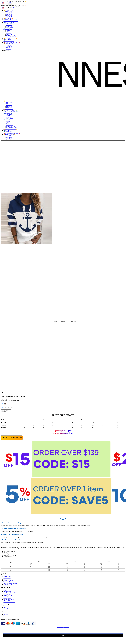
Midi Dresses (9, 26)
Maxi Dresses (9, 27)
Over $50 (8, 45)
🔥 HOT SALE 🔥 (8, 18)
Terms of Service (66, 627)
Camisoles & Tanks (10, 35)
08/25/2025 (9, 11)
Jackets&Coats (9, 34)
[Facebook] (12, 515)
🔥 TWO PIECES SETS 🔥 (10, 38)
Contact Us (6, 608)
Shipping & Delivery (8, 594)
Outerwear (8, 33)
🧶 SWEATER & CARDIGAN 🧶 (12, 42)
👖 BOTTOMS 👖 (8, 39)
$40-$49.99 (9, 46)
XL (13, 408)
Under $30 (8, 49)
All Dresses (9, 23)
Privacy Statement (60, 627)
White (5, 404)
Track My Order (7, 598)
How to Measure (7, 591)
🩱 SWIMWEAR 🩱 (9, 41)
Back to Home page (8, 584)
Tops (5, 579)
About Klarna (7, 600)
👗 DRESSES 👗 (9, 22)
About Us (6, 607)
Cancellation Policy (8, 595)
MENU (9, 7)
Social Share (5, 515)
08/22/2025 (9, 13)
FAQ (5, 590)
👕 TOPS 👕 (8, 29)
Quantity (3, 411)
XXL (17, 408)
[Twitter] (16, 515)
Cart (9, 2)
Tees (7, 31)
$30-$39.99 (9, 47)
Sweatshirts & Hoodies (11, 36)
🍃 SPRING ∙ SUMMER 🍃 (10, 19)
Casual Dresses (7, 578)
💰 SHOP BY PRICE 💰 (10, 43)
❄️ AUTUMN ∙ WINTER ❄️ (11, 21)
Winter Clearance (7, 576)
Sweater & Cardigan (8, 580)
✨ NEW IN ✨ (8, 10)
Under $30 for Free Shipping (10, 583)
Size (2, 406)
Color (2, 402)
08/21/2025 (9, 14)
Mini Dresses (9, 25)
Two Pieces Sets (7, 581)
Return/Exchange (8, 596)
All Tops (8, 30)
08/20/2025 (9, 15)
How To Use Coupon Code (10, 592)
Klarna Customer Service (9, 602)
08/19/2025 (9, 16)
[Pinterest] (20, 515)
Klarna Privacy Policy (9, 599)
